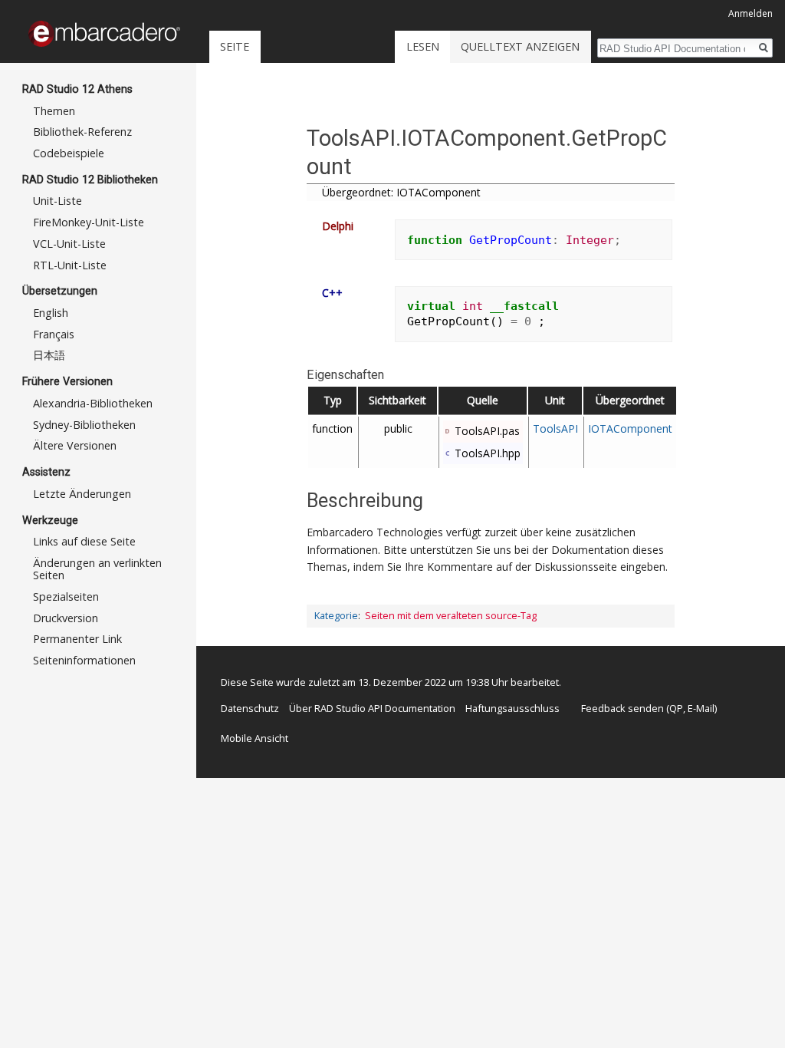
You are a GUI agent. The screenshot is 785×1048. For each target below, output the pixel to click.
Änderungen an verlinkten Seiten (97, 568)
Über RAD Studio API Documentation (372, 708)
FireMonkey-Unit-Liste (88, 222)
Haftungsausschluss (512, 708)
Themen (54, 111)
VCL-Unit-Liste (69, 243)
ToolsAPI (555, 428)
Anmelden (750, 13)
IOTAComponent (630, 428)
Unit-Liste (57, 200)
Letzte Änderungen (82, 493)
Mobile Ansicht (254, 738)
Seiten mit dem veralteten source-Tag (451, 615)
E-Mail (701, 708)
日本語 (49, 355)
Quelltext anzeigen (520, 46)
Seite (234, 46)
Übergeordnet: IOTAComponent (401, 192)
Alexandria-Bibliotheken (93, 403)
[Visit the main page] (104, 34)
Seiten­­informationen (84, 660)
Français (53, 334)
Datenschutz (250, 708)
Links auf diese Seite (84, 541)
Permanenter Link (77, 638)
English (50, 312)
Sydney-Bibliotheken (84, 424)
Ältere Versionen (75, 445)
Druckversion (65, 618)
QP (676, 708)
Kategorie (336, 615)
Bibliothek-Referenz (82, 131)
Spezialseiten (66, 596)
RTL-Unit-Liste (70, 265)
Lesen (422, 46)
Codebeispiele (68, 153)
